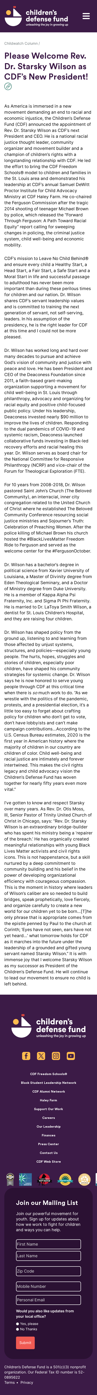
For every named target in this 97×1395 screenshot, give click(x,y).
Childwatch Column (21, 43)
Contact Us (49, 1153)
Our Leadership (49, 1126)
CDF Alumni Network (48, 1091)
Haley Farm (48, 1100)
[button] (9, 86)
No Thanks (28, 1329)
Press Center (48, 1144)
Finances (48, 1135)
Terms (9, 1382)
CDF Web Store (48, 1161)
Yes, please (29, 1323)
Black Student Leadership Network (48, 1083)
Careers (48, 1118)
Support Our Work (48, 1109)
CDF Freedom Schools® (48, 1074)
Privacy (27, 1382)
